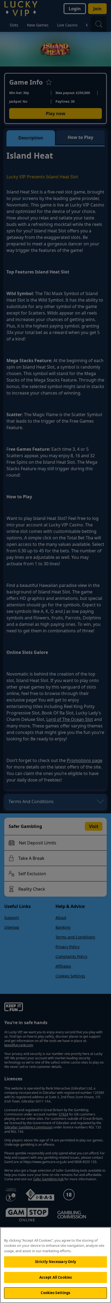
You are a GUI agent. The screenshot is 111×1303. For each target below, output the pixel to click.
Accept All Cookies (55, 1277)
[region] (55, 1265)
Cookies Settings (55, 1292)
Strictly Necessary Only (55, 1261)
